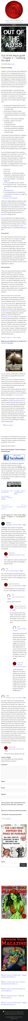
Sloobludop (7, 171)
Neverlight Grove (8, 190)
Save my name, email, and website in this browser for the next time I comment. (13, 803)
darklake (3, 214)
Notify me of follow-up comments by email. (14, 810)
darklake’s (21, 207)
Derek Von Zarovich (14, 584)
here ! (13, 64)
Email (3, 788)
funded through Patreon (15, 400)
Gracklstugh (7, 183)
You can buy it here (18, 395)
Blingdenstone (17, 194)
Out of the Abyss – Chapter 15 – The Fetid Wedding (6, 498)
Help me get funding (6, 419)
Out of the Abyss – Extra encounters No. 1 (7, 491)
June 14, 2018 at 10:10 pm (19, 666)
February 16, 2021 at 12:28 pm (14, 697)
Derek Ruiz (12, 553)
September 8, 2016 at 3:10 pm (17, 555)
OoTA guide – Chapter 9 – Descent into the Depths (19, 492)
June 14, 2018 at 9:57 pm (18, 597)
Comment (4, 764)
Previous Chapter (6, 337)
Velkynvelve (7, 169)
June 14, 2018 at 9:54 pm (12, 571)
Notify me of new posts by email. (12, 814)
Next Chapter (17, 337)
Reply (24, 525)
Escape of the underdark (10, 198)
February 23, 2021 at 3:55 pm (16, 749)
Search (3, 862)
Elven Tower (12, 747)
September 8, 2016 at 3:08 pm (14, 525)
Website (3, 794)
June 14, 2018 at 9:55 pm (15, 586)
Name (3, 781)
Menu (14, 25)
